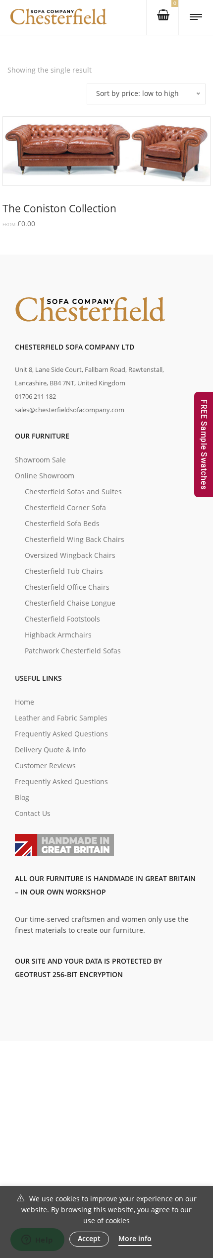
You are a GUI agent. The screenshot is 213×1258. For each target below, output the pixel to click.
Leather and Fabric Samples (61, 717)
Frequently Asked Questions (61, 733)
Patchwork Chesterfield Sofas (73, 650)
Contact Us (33, 813)
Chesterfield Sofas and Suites (73, 491)
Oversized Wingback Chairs (70, 555)
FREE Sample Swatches (204, 444)
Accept (89, 1238)
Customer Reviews (45, 765)
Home (24, 702)
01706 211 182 (35, 396)
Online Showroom (44, 475)
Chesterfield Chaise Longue (70, 603)
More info (135, 1238)
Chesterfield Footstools (62, 619)
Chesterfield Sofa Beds (62, 523)
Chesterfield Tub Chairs (64, 571)
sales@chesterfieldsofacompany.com (69, 409)
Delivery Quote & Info (50, 749)
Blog (22, 797)
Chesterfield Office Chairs (67, 587)
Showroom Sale (40, 459)
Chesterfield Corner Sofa (65, 507)
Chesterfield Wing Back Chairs (74, 539)
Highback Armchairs (58, 634)
